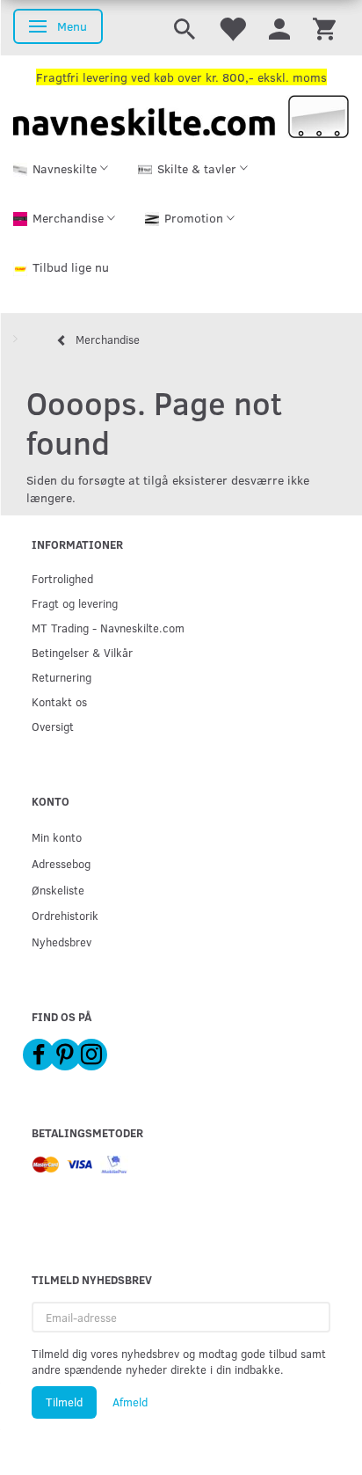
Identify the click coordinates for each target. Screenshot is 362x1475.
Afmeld (130, 1402)
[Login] (279, 27)
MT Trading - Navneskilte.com (108, 627)
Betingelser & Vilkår (82, 652)
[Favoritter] (232, 27)
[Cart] (324, 27)
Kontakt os (59, 701)
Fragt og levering (75, 602)
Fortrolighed (62, 578)
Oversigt (53, 726)
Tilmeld (64, 1402)
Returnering (61, 676)
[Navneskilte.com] (181, 115)
